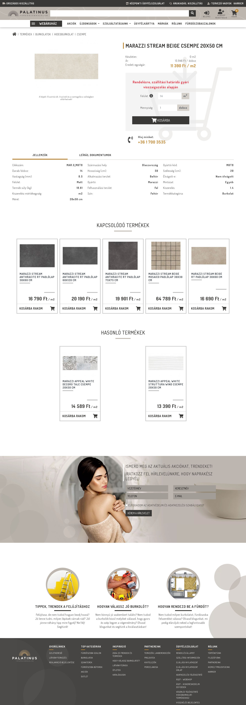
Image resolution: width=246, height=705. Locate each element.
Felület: (144, 96)
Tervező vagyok (221, 3)
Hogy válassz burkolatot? (126, 661)
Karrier (238, 3)
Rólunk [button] (177, 23)
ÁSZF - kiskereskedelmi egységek (188, 685)
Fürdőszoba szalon (91, 653)
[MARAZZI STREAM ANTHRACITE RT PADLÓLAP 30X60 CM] (37, 256)
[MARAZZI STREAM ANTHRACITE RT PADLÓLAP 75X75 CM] (123, 256)
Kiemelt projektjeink (219, 667)
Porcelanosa (151, 667)
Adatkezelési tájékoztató (189, 675)
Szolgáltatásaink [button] (115, 23)
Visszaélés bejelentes (188, 702)
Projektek (149, 657)
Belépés (206, 17)
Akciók (84, 672)
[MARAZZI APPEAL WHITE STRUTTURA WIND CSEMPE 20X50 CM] (166, 363)
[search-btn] (192, 13)
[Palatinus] (14, 34)
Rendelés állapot (185, 653)
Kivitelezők (150, 662)
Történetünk (214, 653)
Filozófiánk (214, 657)
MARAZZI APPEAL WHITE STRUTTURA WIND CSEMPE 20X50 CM (165, 384)
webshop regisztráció (221, 16)
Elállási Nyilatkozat (187, 662)
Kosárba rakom (31, 308)
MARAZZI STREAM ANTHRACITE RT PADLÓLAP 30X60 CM (37, 277)
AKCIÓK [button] (71, 23)
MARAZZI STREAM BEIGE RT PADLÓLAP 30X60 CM (206, 275)
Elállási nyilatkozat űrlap (187, 668)
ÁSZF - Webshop (184, 679)
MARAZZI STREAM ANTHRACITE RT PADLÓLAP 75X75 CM (122, 277)
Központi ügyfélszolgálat (148, 3)
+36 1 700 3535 (152, 142)
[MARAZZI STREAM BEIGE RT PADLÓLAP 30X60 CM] (209, 256)
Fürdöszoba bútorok (91, 667)
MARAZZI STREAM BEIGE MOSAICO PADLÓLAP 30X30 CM (165, 277)
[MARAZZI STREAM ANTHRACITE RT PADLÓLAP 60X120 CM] (80, 256)
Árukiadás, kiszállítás (188, 3)
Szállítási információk (188, 657)
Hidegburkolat (64, 34)
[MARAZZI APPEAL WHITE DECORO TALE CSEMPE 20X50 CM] (80, 363)
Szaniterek (86, 662)
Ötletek (117, 670)
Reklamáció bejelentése (61, 662)
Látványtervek (120, 665)
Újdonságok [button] (88, 23)
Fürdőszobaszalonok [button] (200, 23)
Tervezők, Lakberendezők (157, 653)
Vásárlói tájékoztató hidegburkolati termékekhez (187, 695)
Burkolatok (43, 34)
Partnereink (214, 662)
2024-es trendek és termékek (122, 654)
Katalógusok (119, 675)
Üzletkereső (55, 653)
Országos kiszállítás (20, 3)
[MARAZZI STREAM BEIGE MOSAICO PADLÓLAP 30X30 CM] (166, 256)
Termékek (26, 34)
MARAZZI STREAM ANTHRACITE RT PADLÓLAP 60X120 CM (80, 277)
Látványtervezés (58, 657)
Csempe (81, 34)
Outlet (84, 676)
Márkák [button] (163, 23)
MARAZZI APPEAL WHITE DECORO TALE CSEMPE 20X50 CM (78, 384)
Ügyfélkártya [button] (144, 23)
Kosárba (163, 120)
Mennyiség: (146, 107)
